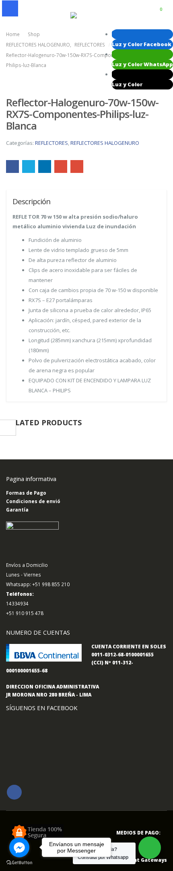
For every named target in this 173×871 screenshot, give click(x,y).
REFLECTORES (51, 142)
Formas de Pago (26, 492)
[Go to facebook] (19, 847)
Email (76, 166)
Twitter (28, 166)
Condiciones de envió (33, 501)
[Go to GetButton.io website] (19, 862)
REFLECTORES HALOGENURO (104, 142)
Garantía (17, 509)
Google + (60, 166)
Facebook (12, 166)
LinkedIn (44, 166)
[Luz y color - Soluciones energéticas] (86, 15)
